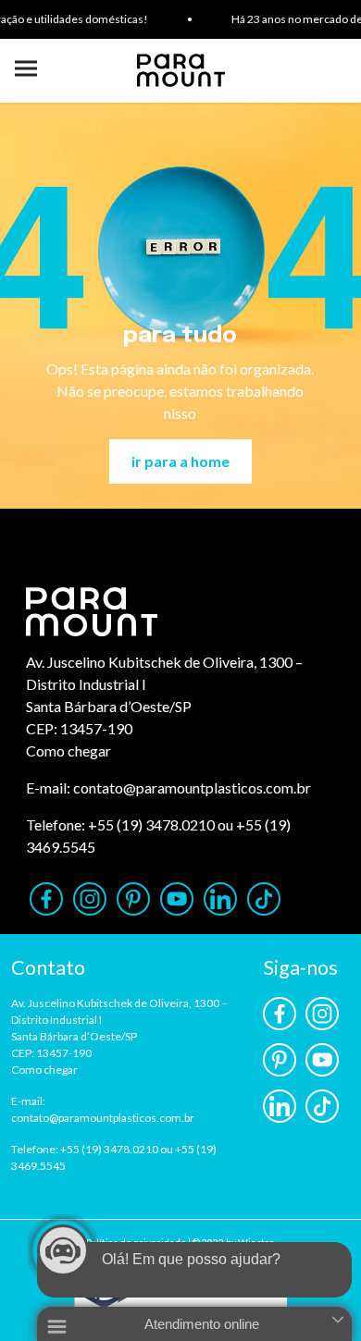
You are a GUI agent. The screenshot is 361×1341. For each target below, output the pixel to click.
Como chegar (68, 750)
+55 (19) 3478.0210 (151, 824)
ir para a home (180, 461)
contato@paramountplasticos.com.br (192, 787)
